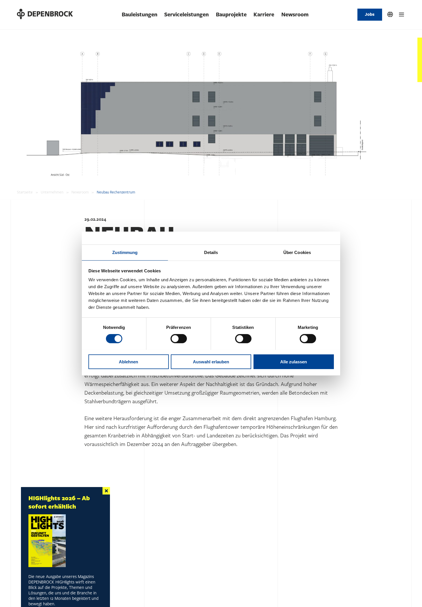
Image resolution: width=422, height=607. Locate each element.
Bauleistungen (139, 14)
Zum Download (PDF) (50, 588)
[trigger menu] (401, 14)
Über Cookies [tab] (297, 252)
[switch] (179, 338)
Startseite (25, 192)
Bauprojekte (231, 14)
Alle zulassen (293, 361)
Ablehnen (128, 361)
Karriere (263, 14)
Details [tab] (211, 252)
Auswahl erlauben (211, 361)
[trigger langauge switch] (390, 14)
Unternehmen (52, 192)
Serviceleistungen (186, 14)
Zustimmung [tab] (125, 252)
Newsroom (295, 14)
